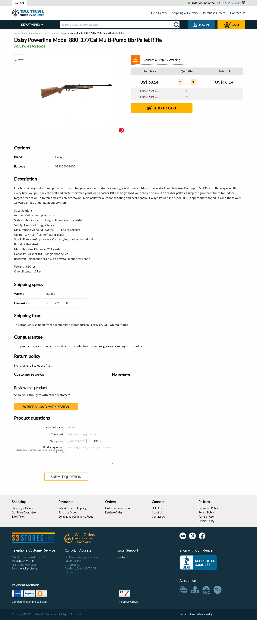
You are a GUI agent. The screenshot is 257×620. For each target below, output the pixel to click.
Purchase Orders (214, 13)
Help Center (159, 13)
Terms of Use (206, 516)
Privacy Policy (206, 521)
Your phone (56, 441)
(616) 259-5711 (231, 3)
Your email (57, 434)
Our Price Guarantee (24, 512)
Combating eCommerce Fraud (76, 516)
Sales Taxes (18, 516)
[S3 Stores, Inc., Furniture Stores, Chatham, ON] (198, 562)
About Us (157, 512)
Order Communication (118, 508)
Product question (53, 447)
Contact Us (237, 13)
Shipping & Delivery (185, 13)
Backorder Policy (208, 508)
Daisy (58, 157)
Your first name (54, 427)
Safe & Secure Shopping (73, 508)
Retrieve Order (113, 512)
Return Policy (206, 512)
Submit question (66, 477)
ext (96, 440)
